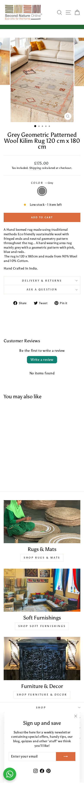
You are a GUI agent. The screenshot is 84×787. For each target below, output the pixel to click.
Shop (41, 707)
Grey (42, 191)
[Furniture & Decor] (42, 658)
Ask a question (42, 289)
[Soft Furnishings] (42, 590)
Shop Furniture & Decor (42, 694)
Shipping (35, 168)
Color (42, 182)
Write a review (42, 360)
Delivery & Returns (42, 280)
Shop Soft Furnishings (42, 626)
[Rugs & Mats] (42, 521)
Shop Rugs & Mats (42, 557)
